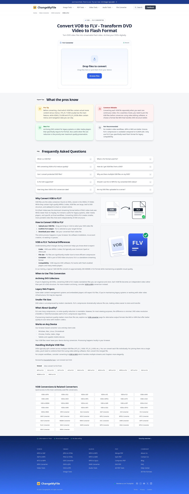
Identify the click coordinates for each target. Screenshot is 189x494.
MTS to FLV (134, 370)
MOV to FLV (101, 370)
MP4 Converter (42, 464)
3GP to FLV (60, 370)
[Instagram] (141, 484)
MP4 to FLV (40, 370)
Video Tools (93, 7)
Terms (136, 490)
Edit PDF (118, 464)
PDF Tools (80, 7)
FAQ (142, 464)
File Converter (121, 7)
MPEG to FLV (123, 370)
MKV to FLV (91, 370)
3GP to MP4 (41, 457)
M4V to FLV (80, 370)
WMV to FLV (52, 374)
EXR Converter (68, 461)
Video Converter (44, 13)
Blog (142, 461)
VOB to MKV (73, 354)
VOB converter (93, 317)
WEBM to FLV (41, 374)
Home (35, 13)
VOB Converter (55, 13)
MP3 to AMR (93, 457)
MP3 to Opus (93, 461)
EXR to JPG (67, 464)
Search (139, 7)
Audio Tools (107, 7)
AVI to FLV (71, 370)
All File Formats (146, 472)
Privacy (142, 490)
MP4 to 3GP (41, 453)
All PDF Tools (119, 468)
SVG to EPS (67, 468)
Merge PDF (119, 453)
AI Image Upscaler (108, 2)
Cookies (149, 490)
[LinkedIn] (151, 484)
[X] (148, 484)
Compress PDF (120, 461)
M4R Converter (94, 464)
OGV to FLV (144, 370)
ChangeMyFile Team (49, 360)
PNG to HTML (68, 457)
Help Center (145, 468)
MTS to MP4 (41, 461)
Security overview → (145, 438)
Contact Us (145, 457)
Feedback (150, 7)
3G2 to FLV (50, 370)
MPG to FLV (112, 370)
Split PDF (118, 457)
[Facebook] (137, 484)
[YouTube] (144, 484)
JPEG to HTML (68, 453)
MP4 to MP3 (93, 453)
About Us (144, 453)
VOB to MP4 (89, 284)
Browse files (94, 76)
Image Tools (67, 7)
